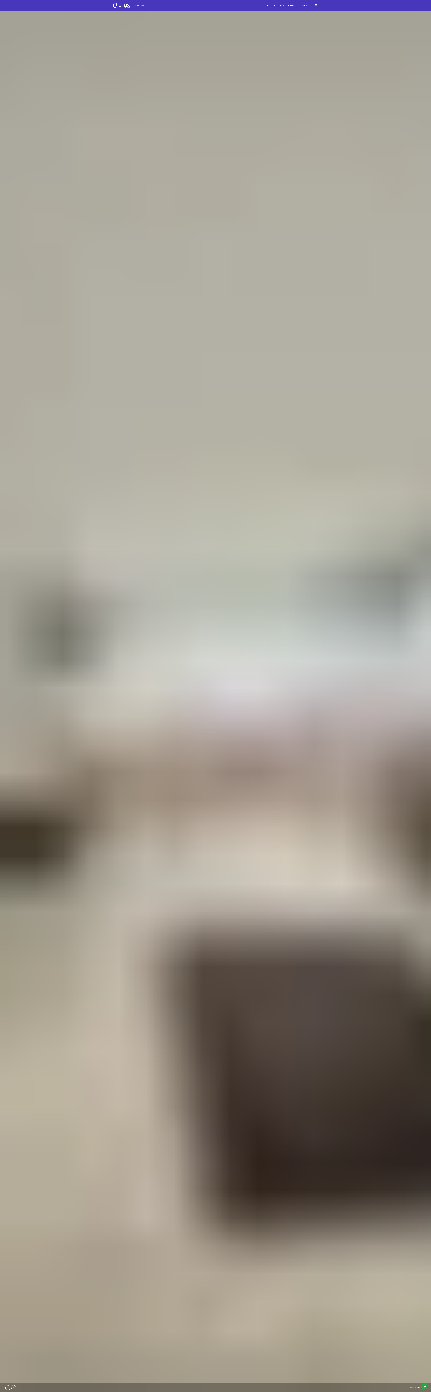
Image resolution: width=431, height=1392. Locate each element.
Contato (291, 5)
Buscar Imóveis (279, 5)
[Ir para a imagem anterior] (7, 1387)
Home (267, 5)
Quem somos (302, 5)
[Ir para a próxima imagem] (13, 1387)
